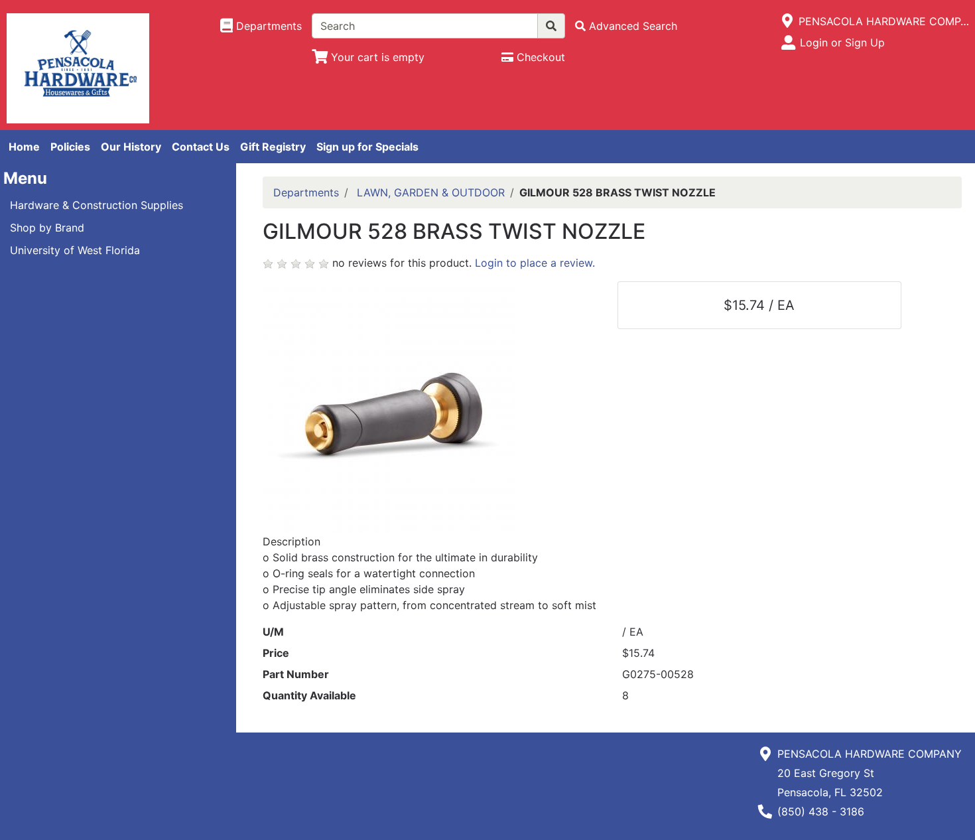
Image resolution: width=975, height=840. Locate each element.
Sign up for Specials (367, 146)
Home (24, 146)
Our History (131, 146)
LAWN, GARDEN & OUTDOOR (431, 192)
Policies (70, 146)
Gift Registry (273, 146)
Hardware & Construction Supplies (96, 205)
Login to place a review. (535, 262)
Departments (306, 192)
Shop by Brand (47, 227)
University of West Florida (75, 250)
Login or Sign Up (842, 42)
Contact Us (200, 146)
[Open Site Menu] (788, 21)
